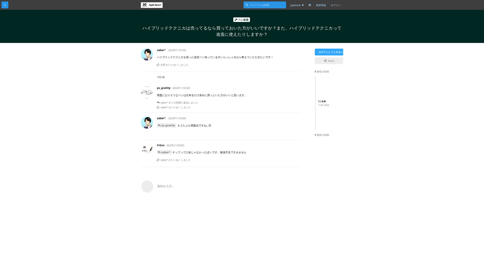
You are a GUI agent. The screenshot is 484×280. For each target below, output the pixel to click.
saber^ (166, 152)
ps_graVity (168, 125)
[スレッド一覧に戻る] (5, 5)
